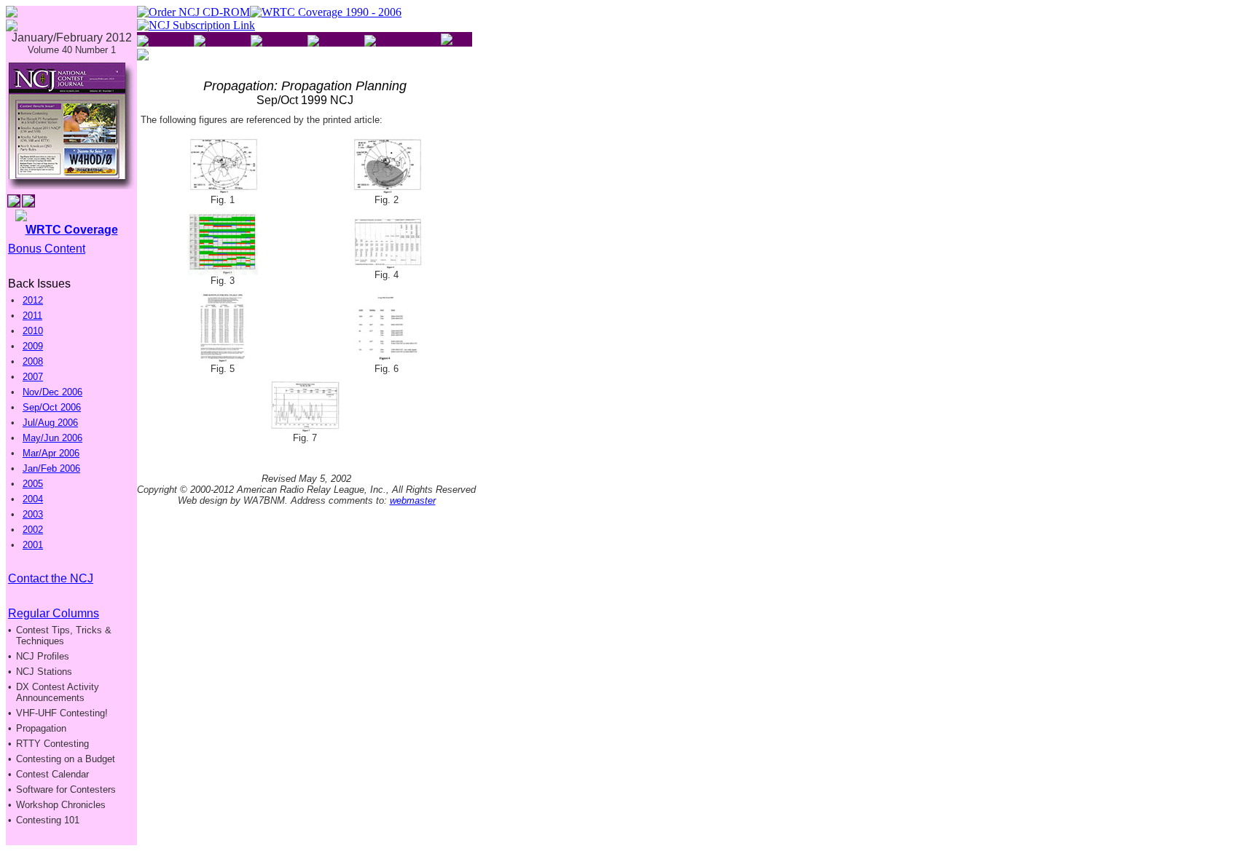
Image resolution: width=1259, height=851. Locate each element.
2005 (33, 483)
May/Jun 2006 (52, 437)
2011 (32, 315)
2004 (33, 499)
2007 (33, 376)
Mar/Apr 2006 (51, 453)
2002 (33, 529)
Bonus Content (46, 248)
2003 (33, 514)
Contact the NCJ (50, 578)
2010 (33, 330)
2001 (33, 544)
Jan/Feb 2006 (51, 468)
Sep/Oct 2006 (52, 407)
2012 (33, 300)
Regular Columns (53, 613)
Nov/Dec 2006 (52, 392)
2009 (33, 346)
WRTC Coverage (72, 229)
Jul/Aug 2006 (50, 422)
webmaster (413, 500)
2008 (33, 361)
